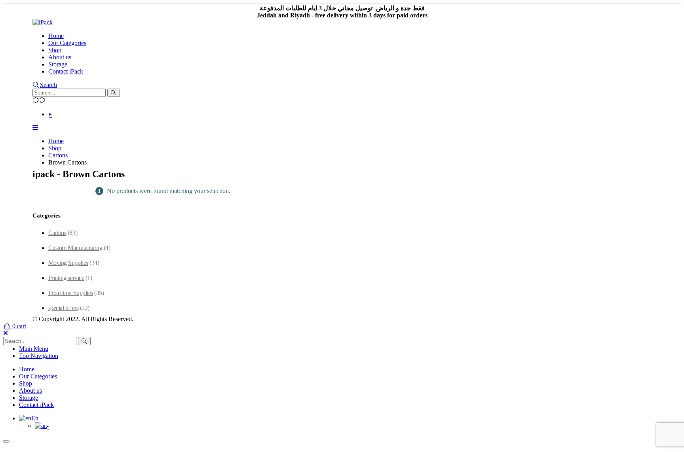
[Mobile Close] (5, 333)
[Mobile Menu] (35, 127)
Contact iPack (65, 71)
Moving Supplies (68, 262)
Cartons (57, 232)
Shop (54, 50)
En (34, 418)
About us (59, 57)
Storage (57, 64)
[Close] (6, 441)
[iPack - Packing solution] (42, 22)
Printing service (66, 277)
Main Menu (33, 348)
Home (56, 35)
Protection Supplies (70, 292)
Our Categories (67, 43)
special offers (63, 307)
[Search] (113, 93)
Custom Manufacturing (75, 247)
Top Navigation (38, 355)
